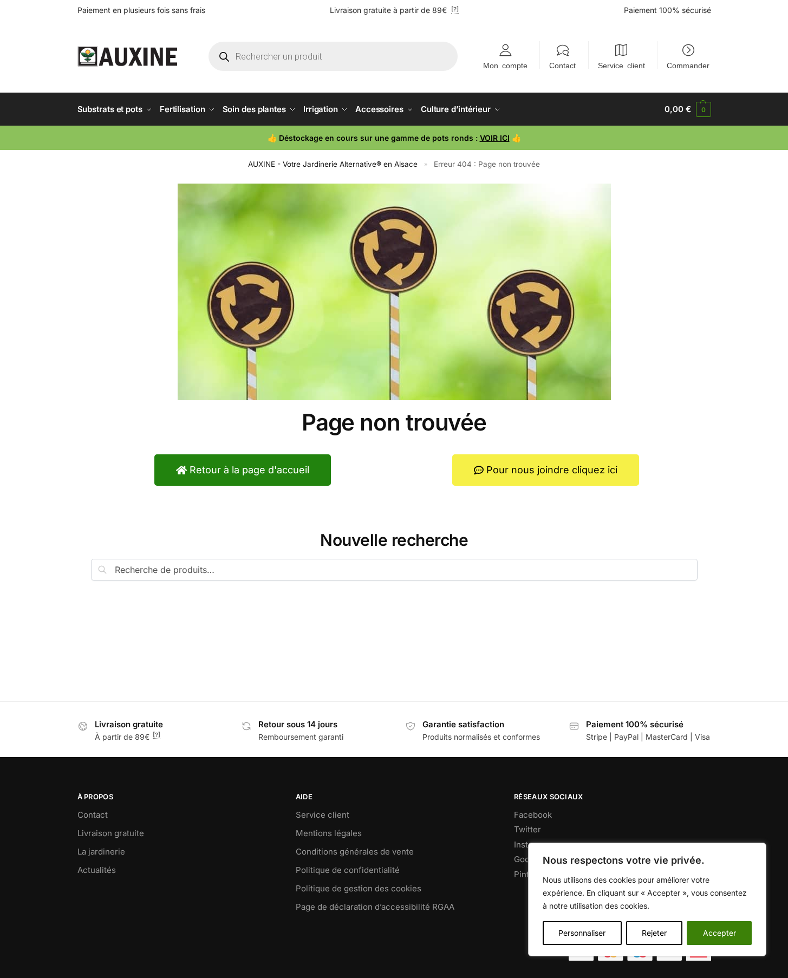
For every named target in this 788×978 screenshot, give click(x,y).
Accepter (719, 932)
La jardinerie (101, 851)
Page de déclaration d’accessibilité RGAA (375, 907)
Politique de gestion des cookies (358, 888)
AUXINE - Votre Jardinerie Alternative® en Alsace (333, 164)
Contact (562, 65)
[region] (647, 899)
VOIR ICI (495, 137)
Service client (621, 65)
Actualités (96, 870)
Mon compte (505, 65)
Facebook (533, 815)
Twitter (527, 829)
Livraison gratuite (110, 833)
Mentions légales (329, 833)
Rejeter (654, 932)
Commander (688, 65)
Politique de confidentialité (348, 870)
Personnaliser (581, 932)
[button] (688, 109)
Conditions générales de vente (355, 851)
